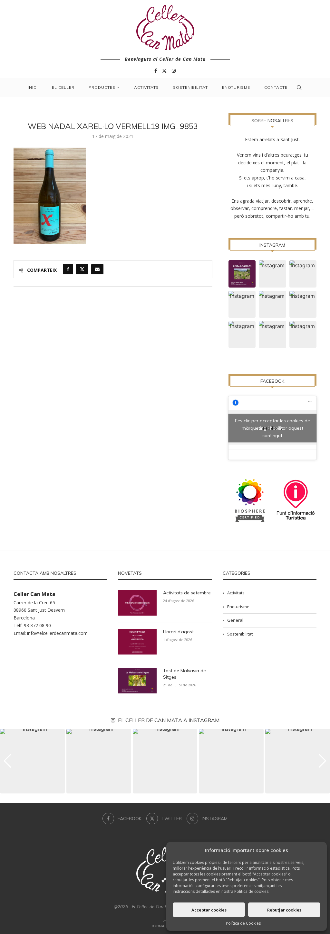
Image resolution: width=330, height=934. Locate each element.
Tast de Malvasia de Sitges (184, 674)
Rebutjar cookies (284, 910)
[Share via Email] (97, 269)
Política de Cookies (243, 923)
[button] (7, 761)
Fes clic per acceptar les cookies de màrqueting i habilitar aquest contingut (272, 427)
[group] (32, 761)
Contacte (275, 87)
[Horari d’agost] (137, 642)
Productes (102, 87)
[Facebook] (155, 71)
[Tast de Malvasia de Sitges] (137, 680)
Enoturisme (236, 87)
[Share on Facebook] (68, 269)
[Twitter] (164, 71)
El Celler (63, 87)
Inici (33, 87)
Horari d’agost (178, 632)
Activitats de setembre (187, 593)
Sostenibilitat (190, 87)
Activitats (146, 87)
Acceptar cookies (209, 910)
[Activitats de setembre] (137, 603)
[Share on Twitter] (82, 269)
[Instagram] (174, 71)
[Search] (299, 87)
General (235, 620)
